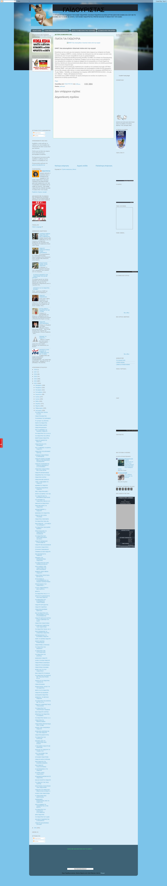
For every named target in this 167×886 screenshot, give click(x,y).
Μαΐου (37, 401)
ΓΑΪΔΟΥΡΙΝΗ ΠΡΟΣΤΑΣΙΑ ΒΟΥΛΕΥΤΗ (42, 576)
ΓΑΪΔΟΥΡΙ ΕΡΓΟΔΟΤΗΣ (41, 604)
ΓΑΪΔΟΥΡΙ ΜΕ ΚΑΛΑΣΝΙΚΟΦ (43, 545)
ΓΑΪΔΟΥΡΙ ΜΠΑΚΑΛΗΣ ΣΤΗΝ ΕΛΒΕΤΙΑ (41, 542)
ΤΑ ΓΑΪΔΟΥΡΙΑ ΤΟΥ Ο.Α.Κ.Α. (43, 433)
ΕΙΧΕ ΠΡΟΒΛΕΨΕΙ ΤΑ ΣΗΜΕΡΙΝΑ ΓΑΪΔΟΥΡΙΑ (42, 632)
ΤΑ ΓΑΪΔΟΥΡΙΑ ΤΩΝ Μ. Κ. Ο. (43, 718)
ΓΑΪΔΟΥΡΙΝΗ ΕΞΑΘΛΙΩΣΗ (42, 662)
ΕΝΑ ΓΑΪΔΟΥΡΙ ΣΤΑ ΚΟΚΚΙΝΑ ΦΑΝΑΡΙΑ (41, 762)
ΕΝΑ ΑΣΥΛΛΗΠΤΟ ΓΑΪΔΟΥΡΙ (43, 780)
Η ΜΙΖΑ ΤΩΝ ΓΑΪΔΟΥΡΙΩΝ (42, 793)
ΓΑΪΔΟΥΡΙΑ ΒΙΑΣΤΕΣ (41, 416)
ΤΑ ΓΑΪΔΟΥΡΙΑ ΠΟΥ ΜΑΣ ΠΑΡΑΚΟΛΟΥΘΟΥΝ (42, 563)
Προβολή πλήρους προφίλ (39, 192)
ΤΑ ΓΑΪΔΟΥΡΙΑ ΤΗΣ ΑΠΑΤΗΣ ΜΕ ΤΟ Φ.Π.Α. (43, 701)
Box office (126, 312)
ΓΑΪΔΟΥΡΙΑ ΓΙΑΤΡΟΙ (40, 477)
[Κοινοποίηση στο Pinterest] (92, 84)
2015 (35, 376)
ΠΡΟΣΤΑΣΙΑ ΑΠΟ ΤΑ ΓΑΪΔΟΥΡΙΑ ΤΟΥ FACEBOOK (40, 532)
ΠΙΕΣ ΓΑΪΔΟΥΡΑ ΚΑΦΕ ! (41, 491)
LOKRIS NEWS (120, 362)
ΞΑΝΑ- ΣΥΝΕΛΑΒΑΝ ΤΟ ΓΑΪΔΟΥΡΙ (41, 482)
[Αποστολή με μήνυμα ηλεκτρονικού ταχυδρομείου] (85, 84)
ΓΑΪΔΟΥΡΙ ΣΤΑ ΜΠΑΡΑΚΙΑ (42, 665)
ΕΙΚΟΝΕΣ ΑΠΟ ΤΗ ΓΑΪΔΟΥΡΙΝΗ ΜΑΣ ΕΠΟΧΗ (41, 742)
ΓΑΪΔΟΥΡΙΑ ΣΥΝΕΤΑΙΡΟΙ (42, 519)
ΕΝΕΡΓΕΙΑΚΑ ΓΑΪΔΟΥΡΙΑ (42, 438)
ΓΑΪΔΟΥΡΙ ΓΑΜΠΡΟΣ (41, 607)
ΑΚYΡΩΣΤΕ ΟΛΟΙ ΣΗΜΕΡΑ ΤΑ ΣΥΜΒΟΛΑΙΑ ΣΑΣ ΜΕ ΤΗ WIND (44, 352)
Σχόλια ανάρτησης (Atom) (69, 169)
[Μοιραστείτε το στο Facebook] (90, 84)
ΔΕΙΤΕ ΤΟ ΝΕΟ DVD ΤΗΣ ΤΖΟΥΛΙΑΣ (83, 30)
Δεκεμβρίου (38, 385)
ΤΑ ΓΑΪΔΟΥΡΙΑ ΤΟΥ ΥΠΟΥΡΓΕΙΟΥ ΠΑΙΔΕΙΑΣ (42, 709)
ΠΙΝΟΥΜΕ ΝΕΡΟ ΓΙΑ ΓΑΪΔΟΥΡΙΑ (41, 506)
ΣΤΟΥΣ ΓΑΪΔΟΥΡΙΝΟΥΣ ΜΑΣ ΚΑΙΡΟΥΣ (41, 588)
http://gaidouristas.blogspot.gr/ (80, 868)
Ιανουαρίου (38, 410)
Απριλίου (38, 403)
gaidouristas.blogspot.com (125, 546)
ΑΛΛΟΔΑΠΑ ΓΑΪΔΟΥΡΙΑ (41, 695)
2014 (35, 378)
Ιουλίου (37, 396)
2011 (35, 827)
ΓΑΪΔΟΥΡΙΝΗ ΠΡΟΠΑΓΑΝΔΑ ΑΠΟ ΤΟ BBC (43, 724)
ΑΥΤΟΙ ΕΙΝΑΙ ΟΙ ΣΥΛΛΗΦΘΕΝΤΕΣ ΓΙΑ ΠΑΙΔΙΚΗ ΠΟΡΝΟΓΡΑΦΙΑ (42, 580)
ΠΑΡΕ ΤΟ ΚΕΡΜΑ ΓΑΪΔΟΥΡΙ (43, 639)
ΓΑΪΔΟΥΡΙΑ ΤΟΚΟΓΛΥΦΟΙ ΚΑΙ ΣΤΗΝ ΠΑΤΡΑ (42, 469)
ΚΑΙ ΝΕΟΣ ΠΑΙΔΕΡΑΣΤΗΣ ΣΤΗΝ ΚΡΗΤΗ (42, 820)
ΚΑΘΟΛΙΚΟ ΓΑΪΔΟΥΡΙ (41, 658)
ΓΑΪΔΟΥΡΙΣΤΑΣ (46, 171)
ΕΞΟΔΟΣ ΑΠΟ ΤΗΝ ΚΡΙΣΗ (106, 30)
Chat (127, 430)
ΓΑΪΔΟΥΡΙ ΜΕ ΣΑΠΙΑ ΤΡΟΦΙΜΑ (41, 516)
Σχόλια (36, 135)
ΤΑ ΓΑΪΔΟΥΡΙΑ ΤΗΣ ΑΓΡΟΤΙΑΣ (40, 738)
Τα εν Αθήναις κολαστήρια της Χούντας (128, 476)
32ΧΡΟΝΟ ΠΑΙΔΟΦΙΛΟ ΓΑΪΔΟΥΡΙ (41, 488)
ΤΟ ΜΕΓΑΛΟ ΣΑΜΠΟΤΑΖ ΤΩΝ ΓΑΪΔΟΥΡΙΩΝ (42, 626)
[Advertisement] (83, 151)
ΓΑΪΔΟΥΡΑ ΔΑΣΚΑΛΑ (41, 427)
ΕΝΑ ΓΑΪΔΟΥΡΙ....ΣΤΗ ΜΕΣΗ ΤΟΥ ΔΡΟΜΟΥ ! (43, 524)
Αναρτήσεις (37, 132)
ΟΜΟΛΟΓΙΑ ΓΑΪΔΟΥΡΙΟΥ (42, 503)
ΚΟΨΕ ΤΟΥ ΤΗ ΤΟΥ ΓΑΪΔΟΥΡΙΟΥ (40, 670)
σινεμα (135, 271)
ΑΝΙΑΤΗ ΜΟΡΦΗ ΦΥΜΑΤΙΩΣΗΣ (39, 642)
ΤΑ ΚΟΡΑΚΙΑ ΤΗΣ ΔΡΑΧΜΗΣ (43, 418)
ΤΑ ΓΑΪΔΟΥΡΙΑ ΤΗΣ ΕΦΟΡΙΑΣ (40, 655)
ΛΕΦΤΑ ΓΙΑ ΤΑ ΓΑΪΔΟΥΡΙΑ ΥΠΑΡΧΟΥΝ (42, 681)
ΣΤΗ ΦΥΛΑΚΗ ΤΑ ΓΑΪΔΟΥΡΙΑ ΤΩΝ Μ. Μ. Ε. (42, 500)
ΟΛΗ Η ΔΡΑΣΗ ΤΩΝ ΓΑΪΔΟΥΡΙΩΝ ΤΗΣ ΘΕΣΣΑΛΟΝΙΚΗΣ (40, 568)
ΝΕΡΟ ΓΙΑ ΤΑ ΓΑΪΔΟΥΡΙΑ (42, 690)
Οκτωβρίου (38, 390)
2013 (35, 381)
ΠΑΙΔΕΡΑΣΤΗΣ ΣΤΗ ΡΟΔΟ (42, 475)
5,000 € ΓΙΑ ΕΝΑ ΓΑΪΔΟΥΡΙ (42, 660)
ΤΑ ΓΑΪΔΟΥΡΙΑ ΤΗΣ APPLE (42, 435)
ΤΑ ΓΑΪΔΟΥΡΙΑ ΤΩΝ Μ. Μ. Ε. (43, 629)
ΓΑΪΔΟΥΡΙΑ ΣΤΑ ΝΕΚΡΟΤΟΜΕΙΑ (40, 721)
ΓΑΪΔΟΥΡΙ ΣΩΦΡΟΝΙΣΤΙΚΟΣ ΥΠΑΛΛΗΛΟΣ (43, 705)
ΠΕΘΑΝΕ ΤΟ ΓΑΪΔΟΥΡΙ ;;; (42, 337)
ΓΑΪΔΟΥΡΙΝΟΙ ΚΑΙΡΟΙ (41, 425)
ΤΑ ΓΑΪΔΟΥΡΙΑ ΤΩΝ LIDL (42, 521)
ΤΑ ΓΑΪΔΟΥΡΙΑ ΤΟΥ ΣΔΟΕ (42, 817)
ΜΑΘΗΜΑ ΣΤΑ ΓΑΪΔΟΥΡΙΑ (42, 513)
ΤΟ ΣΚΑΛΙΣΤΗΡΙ (120, 360)
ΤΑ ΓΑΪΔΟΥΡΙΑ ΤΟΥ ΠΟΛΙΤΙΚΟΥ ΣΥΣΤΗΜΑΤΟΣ (40, 811)
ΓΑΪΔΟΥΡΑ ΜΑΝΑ (40, 684)
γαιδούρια (62, 86)
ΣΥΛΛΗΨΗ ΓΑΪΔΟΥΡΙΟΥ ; (42, 547)
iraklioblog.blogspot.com (125, 458)
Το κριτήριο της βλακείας (42, 420)
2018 (35, 369)
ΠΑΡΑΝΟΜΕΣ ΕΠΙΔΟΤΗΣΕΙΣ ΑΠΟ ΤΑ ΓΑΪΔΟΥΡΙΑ (42, 801)
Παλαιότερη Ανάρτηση (104, 166)
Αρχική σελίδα (37, 30)
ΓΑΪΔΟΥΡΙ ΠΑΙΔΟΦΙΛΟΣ (43, 296)
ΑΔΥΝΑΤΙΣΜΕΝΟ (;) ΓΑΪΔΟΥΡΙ (40, 510)
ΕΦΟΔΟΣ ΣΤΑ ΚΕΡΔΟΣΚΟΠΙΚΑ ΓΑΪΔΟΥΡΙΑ (40, 559)
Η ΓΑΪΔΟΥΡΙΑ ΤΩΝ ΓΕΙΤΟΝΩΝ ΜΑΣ (40, 651)
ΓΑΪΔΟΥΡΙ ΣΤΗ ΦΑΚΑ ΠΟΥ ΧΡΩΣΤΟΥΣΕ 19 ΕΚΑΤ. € (42, 790)
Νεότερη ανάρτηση (62, 166)
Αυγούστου (38, 394)
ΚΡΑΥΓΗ (37, 591)
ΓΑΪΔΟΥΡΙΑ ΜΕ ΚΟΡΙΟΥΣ (42, 479)
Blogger (103, 873)
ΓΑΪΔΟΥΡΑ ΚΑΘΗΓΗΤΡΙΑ (42, 735)
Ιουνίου (37, 399)
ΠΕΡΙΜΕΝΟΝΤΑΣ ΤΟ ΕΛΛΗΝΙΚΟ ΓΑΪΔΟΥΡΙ (41, 636)
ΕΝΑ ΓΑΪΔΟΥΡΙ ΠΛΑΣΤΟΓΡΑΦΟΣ (40, 766)
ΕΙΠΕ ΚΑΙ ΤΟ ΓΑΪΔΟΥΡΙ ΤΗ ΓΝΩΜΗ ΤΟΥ (42, 750)
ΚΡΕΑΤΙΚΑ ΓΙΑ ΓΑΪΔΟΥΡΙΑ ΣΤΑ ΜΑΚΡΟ (42, 715)
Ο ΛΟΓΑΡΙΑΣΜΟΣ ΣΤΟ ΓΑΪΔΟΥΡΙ (41, 769)
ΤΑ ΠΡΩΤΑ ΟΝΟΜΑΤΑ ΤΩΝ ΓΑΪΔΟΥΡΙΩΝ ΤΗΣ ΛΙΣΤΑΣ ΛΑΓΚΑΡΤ (40, 276)
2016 (35, 374)
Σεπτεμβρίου (39, 392)
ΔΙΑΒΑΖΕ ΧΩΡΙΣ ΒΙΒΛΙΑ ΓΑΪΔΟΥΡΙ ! (41, 572)
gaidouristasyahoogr (38, 165)
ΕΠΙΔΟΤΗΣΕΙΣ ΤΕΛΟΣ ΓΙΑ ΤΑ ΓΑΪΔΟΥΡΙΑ (43, 264)
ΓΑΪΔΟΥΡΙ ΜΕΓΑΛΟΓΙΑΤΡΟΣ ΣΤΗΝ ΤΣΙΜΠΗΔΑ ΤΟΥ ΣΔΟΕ (43, 619)
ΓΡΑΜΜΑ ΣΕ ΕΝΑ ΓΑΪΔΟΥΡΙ (42, 551)
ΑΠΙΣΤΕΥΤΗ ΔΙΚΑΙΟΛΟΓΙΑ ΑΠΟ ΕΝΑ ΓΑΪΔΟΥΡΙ (42, 596)
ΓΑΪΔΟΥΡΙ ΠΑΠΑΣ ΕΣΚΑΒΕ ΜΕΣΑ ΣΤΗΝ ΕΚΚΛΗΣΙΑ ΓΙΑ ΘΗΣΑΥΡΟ (42, 460)
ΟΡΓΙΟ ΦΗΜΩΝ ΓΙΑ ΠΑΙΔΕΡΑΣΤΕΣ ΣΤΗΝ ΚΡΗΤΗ (41, 806)
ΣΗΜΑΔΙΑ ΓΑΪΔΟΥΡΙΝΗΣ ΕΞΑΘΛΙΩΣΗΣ (42, 455)
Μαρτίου (37, 406)
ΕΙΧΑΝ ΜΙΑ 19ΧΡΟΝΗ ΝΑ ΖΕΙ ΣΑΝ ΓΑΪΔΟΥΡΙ (42, 732)
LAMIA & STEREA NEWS (123, 364)
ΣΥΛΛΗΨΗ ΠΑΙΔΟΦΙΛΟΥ (42, 549)
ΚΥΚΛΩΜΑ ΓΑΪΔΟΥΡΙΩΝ (41, 757)
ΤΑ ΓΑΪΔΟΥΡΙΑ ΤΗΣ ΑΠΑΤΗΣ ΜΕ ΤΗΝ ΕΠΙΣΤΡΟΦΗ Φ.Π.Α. (43, 677)
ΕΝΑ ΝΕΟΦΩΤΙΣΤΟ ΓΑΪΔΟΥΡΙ (40, 554)
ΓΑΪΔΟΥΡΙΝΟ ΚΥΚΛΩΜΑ (42, 667)
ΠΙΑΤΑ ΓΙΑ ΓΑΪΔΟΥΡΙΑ (41, 423)
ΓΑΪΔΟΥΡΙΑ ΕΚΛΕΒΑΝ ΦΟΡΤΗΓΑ (41, 610)
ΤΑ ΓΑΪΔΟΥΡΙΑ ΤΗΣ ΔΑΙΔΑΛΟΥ (40, 647)
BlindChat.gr (135, 430)
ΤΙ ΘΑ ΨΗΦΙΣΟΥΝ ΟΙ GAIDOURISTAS (56, 30)
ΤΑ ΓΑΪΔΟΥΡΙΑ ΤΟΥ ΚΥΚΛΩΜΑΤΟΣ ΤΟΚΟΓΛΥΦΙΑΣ (40, 601)
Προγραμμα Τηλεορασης (129, 180)
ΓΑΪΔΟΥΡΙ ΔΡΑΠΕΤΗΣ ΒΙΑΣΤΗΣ (41, 441)
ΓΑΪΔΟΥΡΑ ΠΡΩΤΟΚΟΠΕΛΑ (44, 322)
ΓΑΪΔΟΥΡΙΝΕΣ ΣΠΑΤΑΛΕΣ (42, 644)
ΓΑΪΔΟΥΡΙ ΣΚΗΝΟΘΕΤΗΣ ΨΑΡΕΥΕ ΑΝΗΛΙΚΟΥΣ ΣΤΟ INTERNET (42, 465)
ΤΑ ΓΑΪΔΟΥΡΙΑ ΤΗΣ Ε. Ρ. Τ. (42, 593)
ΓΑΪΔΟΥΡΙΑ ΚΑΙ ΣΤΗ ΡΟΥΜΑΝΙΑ (40, 444)
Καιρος (131, 202)
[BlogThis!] (87, 84)
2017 (35, 372)
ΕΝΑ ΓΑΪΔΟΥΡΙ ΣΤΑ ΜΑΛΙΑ (42, 673)
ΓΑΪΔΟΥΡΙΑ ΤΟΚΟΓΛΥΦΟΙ (42, 623)
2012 (35, 383)
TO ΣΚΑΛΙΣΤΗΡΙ (122, 473)
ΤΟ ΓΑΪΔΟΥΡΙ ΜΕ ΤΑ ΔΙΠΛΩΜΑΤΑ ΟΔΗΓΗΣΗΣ (42, 496)
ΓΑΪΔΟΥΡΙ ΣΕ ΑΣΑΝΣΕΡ (41, 692)
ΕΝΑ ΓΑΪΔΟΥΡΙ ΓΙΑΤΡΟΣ (42, 712)
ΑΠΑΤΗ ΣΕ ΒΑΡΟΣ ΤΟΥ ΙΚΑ (43, 493)
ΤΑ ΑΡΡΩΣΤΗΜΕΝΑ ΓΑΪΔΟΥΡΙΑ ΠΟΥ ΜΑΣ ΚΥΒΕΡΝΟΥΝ (44, 235)
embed (133, 546)
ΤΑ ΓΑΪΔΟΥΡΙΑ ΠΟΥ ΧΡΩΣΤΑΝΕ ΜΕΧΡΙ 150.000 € (41, 537)
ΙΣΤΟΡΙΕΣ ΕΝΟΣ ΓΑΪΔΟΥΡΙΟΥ (39, 773)
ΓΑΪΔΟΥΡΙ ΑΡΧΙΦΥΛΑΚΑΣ (42, 472)
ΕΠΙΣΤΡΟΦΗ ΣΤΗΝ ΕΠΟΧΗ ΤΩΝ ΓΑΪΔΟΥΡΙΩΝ (43, 786)
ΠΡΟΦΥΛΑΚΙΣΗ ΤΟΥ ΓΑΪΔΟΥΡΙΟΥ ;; (41, 584)
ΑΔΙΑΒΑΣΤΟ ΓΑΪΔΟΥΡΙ (41, 485)
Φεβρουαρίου (39, 408)
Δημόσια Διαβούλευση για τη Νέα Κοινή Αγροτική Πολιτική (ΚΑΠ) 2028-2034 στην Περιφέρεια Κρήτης (126, 465)
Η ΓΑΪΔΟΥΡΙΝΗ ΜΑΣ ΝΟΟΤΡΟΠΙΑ (40, 796)
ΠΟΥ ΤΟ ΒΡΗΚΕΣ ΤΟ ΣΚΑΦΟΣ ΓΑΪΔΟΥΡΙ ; (41, 430)
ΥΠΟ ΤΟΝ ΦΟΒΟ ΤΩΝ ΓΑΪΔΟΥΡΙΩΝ (41, 754)
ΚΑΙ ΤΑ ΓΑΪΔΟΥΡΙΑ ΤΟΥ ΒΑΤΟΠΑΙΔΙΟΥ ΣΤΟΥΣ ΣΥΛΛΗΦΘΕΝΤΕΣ (42, 614)
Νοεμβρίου (38, 387)
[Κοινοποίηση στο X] (88, 84)
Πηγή (56, 81)
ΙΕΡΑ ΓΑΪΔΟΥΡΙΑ (39, 814)
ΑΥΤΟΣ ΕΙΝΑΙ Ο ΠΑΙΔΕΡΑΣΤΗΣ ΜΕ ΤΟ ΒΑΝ (44, 310)
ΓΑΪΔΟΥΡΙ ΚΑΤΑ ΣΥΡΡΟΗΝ (42, 759)
